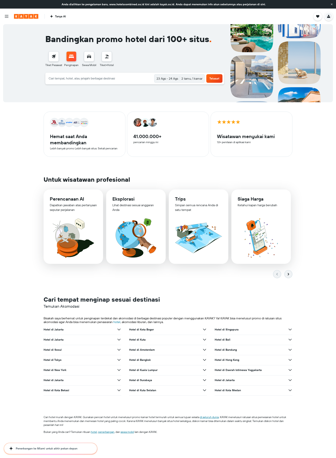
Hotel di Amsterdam (142, 349)
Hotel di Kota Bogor (141, 329)
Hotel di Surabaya (140, 380)
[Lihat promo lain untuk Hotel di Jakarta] (119, 329)
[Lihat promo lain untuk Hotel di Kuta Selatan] (204, 390)
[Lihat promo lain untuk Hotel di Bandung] (290, 349)
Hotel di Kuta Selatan (142, 390)
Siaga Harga (250, 199)
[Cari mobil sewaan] (89, 56)
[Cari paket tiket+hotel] (107, 56)
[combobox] (100, 78)
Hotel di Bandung (226, 349)
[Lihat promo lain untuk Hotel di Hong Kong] (290, 360)
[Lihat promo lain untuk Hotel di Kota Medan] (290, 390)
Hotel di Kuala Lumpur (143, 370)
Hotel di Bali (222, 339)
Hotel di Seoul (53, 349)
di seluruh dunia (209, 417)
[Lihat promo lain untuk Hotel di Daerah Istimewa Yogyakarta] (290, 370)
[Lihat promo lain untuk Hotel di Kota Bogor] (204, 329)
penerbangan (106, 432)
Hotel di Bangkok (140, 360)
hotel (116, 322)
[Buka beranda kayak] (26, 16)
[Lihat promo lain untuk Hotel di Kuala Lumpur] (204, 370)
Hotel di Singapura (227, 329)
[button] (331, 4)
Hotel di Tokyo (52, 360)
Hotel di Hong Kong (227, 360)
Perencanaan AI (67, 199)
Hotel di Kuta (137, 339)
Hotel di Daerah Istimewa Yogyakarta (238, 370)
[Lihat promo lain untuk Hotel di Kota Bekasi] (119, 390)
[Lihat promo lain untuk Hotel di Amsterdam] (204, 349)
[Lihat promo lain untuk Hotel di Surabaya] (204, 380)
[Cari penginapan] (71, 56)
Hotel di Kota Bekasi (56, 390)
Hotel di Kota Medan (228, 390)
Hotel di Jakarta (54, 329)
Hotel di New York (55, 370)
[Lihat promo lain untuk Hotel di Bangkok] (204, 360)
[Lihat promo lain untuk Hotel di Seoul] (119, 349)
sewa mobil (127, 432)
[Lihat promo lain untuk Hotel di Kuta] (204, 339)
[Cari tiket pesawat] (54, 56)
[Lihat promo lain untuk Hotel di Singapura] (290, 329)
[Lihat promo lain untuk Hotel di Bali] (290, 339)
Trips (180, 199)
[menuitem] (53, 59)
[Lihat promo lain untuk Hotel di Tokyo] (119, 360)
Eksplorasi (123, 199)
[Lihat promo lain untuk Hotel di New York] (119, 370)
